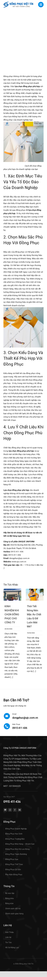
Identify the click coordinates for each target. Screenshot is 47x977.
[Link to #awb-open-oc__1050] (41, 4)
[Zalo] (5, 810)
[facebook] (15, 810)
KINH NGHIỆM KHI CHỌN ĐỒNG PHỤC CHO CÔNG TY (12, 614)
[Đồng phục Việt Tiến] (18, 2)
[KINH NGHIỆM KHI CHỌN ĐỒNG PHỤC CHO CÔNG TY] (12, 590)
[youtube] (19, 810)
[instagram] (10, 810)
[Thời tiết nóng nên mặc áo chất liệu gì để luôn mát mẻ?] (35, 590)
